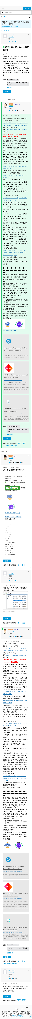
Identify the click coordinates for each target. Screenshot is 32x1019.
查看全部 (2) (10, 87)
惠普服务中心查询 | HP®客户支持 (13, 517)
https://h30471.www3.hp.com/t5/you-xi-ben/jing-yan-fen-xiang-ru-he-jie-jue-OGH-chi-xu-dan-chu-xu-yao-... (14, 253)
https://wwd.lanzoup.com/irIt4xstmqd (16, 130)
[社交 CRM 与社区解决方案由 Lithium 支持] (19, 1008)
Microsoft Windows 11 (13, 80)
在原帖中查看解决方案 (9, 330)
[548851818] (5, 105)
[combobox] (16, 12)
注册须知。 (20, 1016)
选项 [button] (29, 17)
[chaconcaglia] (5, 36)
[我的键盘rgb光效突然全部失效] (12, 30)
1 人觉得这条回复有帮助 (10, 446)
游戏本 (5, 17)
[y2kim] (5, 457)
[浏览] (2, 8)
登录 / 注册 (26, 8)
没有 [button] (24, 443)
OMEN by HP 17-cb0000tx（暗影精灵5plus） (17, 84)
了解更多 (17, 26)
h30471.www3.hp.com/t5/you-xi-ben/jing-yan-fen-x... (14, 413)
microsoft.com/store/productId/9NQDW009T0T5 (13, 380)
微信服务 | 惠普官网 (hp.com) (12, 513)
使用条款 (14, 1016)
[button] (28, 34)
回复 (6, 92)
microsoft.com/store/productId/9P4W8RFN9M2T (13, 353)
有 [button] (19, 443)
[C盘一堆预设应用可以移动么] (10, 30)
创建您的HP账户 (7, 26)
